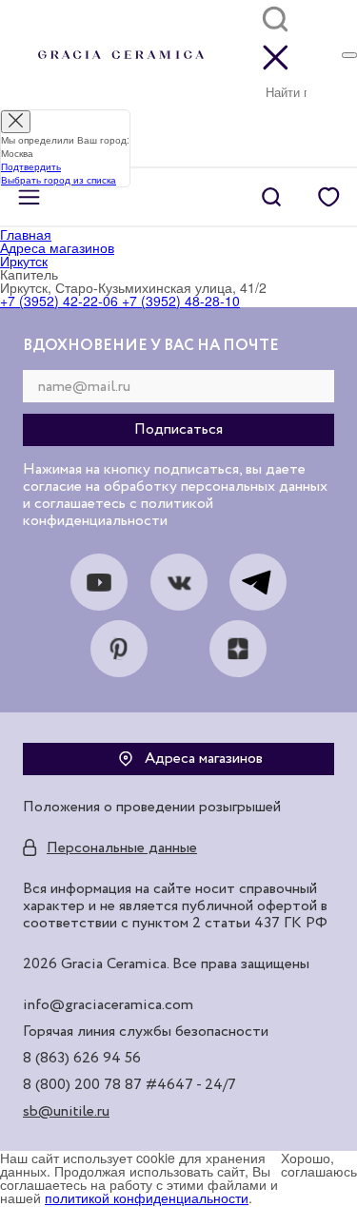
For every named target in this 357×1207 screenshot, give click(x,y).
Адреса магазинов (204, 759)
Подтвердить (31, 166)
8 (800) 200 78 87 (82, 1085)
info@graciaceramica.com (108, 1005)
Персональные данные (122, 848)
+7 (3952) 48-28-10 (179, 300)
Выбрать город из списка (58, 179)
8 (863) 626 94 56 (82, 1058)
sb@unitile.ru (66, 1111)
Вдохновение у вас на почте (151, 346)
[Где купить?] (349, 55)
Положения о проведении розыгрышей (152, 807)
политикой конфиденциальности (146, 1197)
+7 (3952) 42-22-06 (59, 300)
